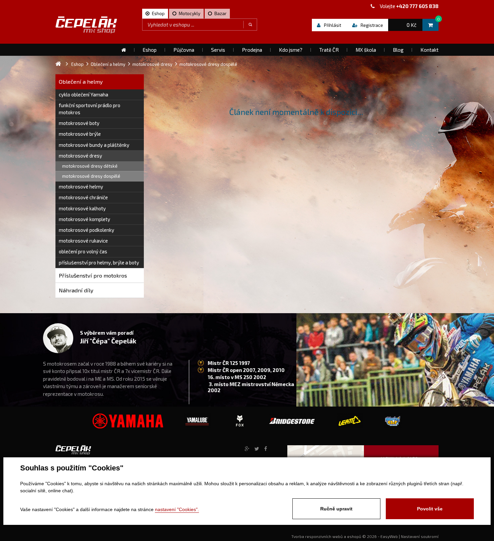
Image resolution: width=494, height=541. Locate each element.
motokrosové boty (79, 123)
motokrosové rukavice (83, 241)
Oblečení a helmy (81, 81)
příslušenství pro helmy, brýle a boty (99, 262)
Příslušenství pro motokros (93, 275)
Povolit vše (430, 508)
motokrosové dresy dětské (90, 166)
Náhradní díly (76, 290)
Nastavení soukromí (420, 536)
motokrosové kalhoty (82, 208)
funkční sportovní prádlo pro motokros (89, 108)
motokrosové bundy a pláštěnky (94, 145)
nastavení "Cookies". (177, 509)
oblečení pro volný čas (83, 251)
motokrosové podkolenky (86, 230)
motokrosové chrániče (83, 197)
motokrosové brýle (80, 134)
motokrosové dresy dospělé (91, 176)
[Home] (123, 50)
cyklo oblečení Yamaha (83, 94)
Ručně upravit (336, 508)
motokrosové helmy (81, 186)
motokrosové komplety (84, 219)
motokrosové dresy (80, 156)
